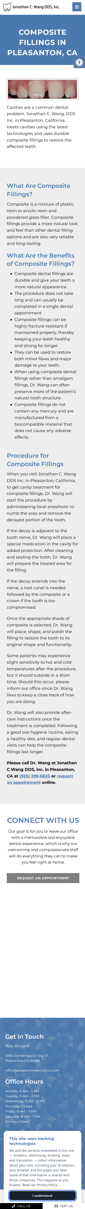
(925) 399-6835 (34, 776)
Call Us (23, 1206)
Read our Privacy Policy (39, 1185)
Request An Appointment (43, 878)
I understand (42, 1195)
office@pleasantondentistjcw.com (32, 1070)
